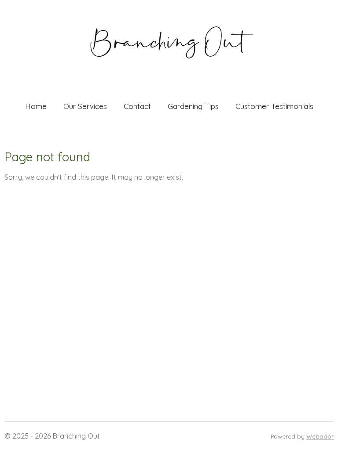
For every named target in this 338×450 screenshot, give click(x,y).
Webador (320, 436)
